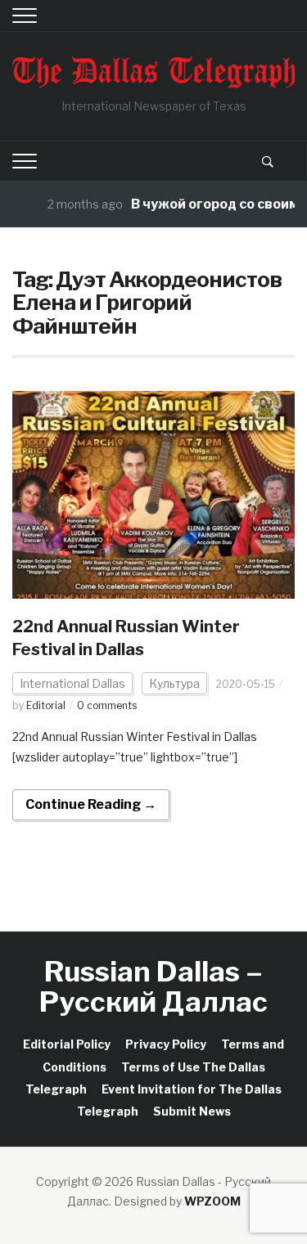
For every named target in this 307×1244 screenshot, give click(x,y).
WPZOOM (212, 1201)
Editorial (45, 705)
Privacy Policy (165, 1044)
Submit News (192, 1111)
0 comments (107, 705)
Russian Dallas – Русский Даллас (153, 986)
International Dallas (72, 683)
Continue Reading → (90, 804)
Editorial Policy (67, 1044)
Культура (174, 683)
